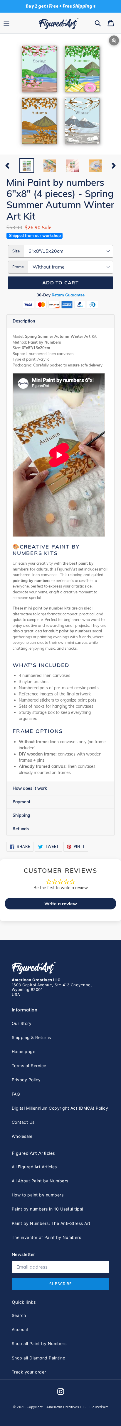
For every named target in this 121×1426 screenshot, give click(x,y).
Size (16, 251)
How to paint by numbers (37, 1194)
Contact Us (23, 1122)
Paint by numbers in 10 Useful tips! (47, 1208)
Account (20, 1329)
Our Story (21, 1023)
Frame (18, 266)
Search (19, 1315)
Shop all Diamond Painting (38, 1357)
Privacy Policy (26, 1079)
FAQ (16, 1093)
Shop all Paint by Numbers (39, 1343)
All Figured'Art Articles (34, 1166)
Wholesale (22, 1136)
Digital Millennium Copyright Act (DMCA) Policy (60, 1108)
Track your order (29, 1371)
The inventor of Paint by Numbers (46, 1237)
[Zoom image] (60, 95)
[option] (26, 165)
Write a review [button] (60, 903)
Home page (23, 1051)
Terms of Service (29, 1065)
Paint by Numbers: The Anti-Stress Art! (52, 1223)
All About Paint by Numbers (40, 1180)
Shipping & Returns (31, 1037)
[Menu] (6, 22)
